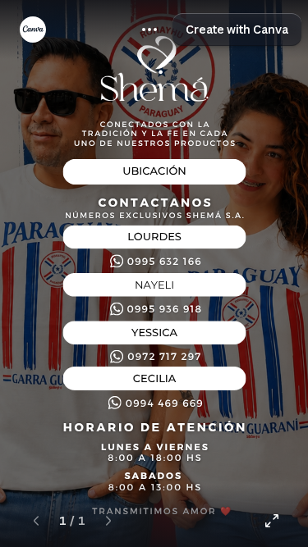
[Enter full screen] (271, 520)
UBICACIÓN (154, 172)
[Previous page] (36, 520)
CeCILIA (155, 378)
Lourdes (154, 237)
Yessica (154, 333)
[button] (149, 29)
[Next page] (108, 520)
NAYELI (154, 285)
